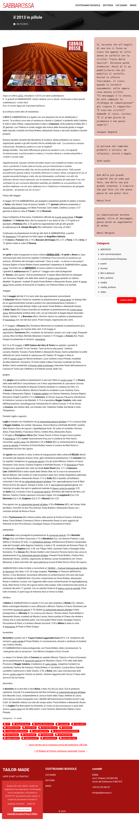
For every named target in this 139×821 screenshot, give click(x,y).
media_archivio (108, 287)
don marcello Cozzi (49, 728)
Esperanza (10, 320)
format (104, 268)
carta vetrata (51, 664)
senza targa (65, 299)
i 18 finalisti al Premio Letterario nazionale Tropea (59, 751)
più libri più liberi (65, 735)
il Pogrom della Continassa (17, 731)
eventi (19, 718)
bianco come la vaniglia (63, 488)
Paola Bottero (47, 735)
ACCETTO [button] (31, 804)
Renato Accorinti (31, 738)
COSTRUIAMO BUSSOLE (61, 768)
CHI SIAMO (50, 775)
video (103, 292)
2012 (20, 96)
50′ (40, 458)
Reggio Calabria (12, 738)
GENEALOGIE (52, 254)
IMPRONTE (30, 268)
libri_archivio (106, 278)
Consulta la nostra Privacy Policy (22, 814)
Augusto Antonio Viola (44, 724)
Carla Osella (64, 724)
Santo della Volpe (69, 738)
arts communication (110, 254)
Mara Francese (12, 735)
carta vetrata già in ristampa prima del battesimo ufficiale (58, 744)
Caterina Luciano (13, 728)
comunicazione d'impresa (113, 259)
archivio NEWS (126, 300)
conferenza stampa (41, 542)
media (103, 282)
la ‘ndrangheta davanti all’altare (51, 422)
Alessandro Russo (22, 724)
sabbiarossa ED (50, 738)
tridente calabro (41, 393)
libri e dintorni (107, 273)
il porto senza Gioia (41, 731)
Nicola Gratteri (30, 735)
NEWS (48, 786)
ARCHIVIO (105, 249)
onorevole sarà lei (42, 492)
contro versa (16, 359)
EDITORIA (50, 780)
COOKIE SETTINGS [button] (22, 809)
